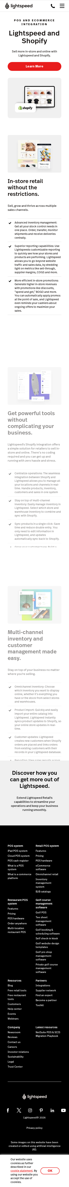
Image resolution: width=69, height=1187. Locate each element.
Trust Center (15, 1067)
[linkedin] (52, 1110)
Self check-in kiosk (47, 938)
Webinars (13, 1019)
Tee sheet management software (43, 921)
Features (41, 851)
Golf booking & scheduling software (48, 931)
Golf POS (41, 912)
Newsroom (14, 1032)
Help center (15, 1009)
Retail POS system (47, 846)
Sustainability (16, 1057)
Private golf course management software (47, 968)
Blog (10, 985)
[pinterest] (41, 1110)
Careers (12, 1047)
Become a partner (46, 1000)
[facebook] (8, 1110)
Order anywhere (17, 923)
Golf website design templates (47, 945)
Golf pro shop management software (44, 955)
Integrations (43, 985)
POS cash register (18, 861)
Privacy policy (34, 1128)
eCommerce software (43, 867)
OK (50, 1171)
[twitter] (19, 1110)
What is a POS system (16, 867)
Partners (41, 981)
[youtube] (63, 1110)
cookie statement (22, 1171)
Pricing (40, 856)
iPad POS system (18, 851)
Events (12, 1014)
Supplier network (46, 990)
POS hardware (44, 861)
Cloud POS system (19, 856)
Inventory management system (43, 883)
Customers (14, 1004)
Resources (14, 981)
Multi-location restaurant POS (17, 930)
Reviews (12, 1037)
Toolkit (40, 1005)
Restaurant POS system (18, 902)
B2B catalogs (43, 891)
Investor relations (18, 1052)
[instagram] (30, 1110)
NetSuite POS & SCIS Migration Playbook (48, 1034)
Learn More (34, 66)
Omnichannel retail (47, 874)
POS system (15, 846)
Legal (11, 1062)
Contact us (14, 1042)
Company (14, 1027)
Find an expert (44, 995)
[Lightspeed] (17, 5)
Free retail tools (17, 990)
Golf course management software (44, 903)
